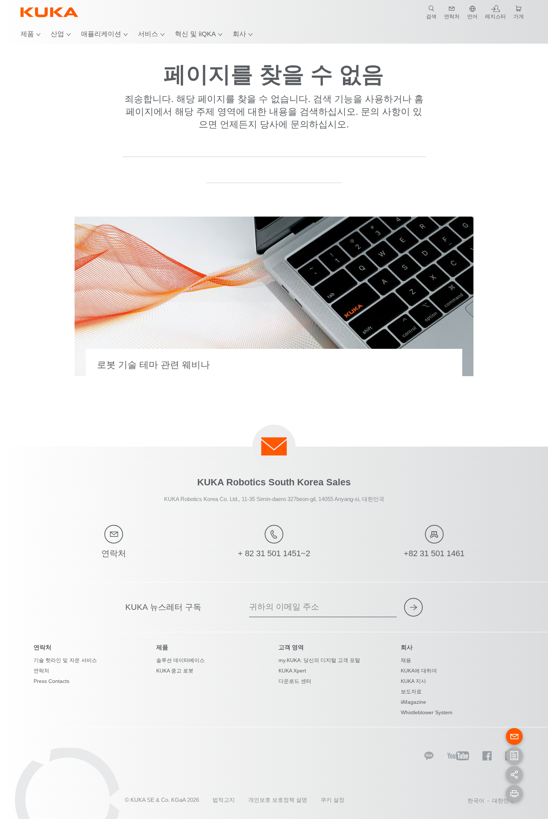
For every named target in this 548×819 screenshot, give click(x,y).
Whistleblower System (427, 712)
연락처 (41, 671)
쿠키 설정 (332, 800)
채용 (406, 660)
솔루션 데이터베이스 (180, 660)
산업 (57, 34)
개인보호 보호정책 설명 (277, 800)
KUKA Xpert (292, 671)
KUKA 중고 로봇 (174, 671)
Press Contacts (51, 681)
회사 (239, 34)
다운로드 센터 (294, 681)
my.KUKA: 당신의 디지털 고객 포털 (319, 660)
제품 (27, 34)
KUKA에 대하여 (419, 671)
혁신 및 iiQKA (195, 34)
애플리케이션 (101, 34)
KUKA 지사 (413, 681)
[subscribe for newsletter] (413, 607)
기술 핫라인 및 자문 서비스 (65, 660)
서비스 (148, 34)
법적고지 (223, 800)
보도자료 (411, 691)
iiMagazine (413, 702)
